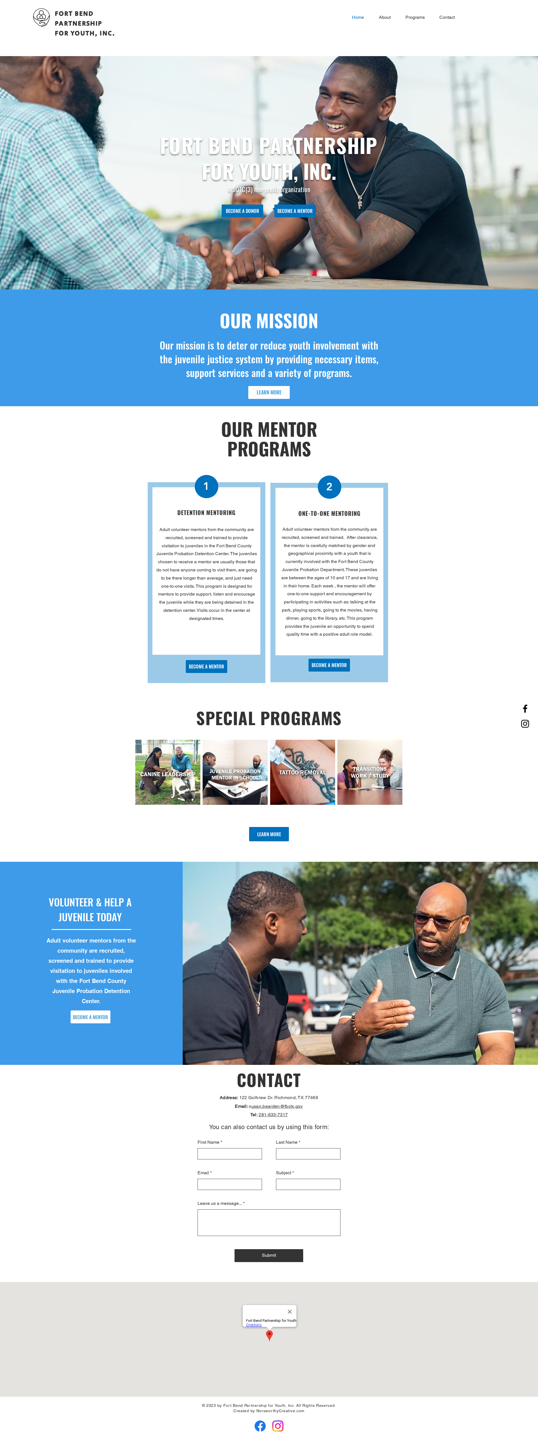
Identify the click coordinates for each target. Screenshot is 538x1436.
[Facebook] (525, 708)
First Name (208, 1142)
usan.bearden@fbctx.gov (277, 1106)
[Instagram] (525, 723)
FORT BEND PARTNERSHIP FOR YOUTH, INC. (85, 23)
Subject (283, 1173)
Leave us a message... (220, 1203)
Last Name (287, 1142)
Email (203, 1173)
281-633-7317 (273, 1114)
